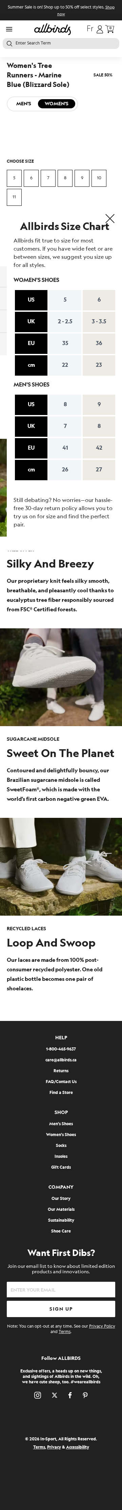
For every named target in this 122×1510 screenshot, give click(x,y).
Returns (61, 1071)
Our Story (61, 1199)
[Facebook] (70, 1395)
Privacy (54, 1447)
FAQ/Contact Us (61, 1082)
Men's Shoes (61, 1124)
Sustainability (61, 1220)
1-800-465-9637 (61, 1049)
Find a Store (61, 1093)
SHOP (61, 1112)
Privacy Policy (102, 1326)
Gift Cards (61, 1167)
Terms (64, 1332)
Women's (56, 103)
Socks (61, 1146)
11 (14, 197)
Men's (23, 103)
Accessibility (77, 1447)
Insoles (61, 1156)
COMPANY (61, 1187)
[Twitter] (54, 1395)
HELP (61, 1037)
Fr (90, 29)
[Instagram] (37, 1395)
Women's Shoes (61, 1135)
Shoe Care (61, 1231)
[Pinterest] (85, 1395)
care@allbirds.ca (61, 1060)
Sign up (61, 1309)
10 (99, 178)
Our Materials (61, 1209)
